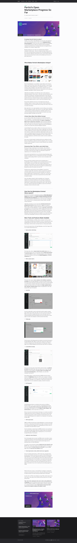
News (26, 1)
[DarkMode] (58, 1)
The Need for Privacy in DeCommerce (22, 523)
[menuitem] (23, 1)
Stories (33, 1)
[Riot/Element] (51, 540)
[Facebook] (54, 1)
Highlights (23, 1)
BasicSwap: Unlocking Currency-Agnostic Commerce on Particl (24, 531)
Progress (29, 1)
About (36, 1)
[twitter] (45, 540)
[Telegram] (48, 540)
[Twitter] (55, 1)
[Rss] (57, 1)
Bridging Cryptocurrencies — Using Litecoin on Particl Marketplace (24, 527)
